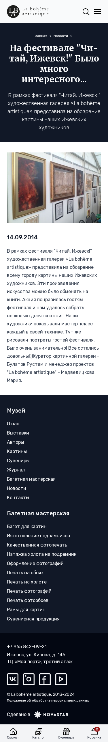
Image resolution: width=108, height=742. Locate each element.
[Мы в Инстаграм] (29, 679)
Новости (61, 36)
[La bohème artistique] (27, 11)
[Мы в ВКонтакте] (12, 679)
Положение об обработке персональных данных (48, 700)
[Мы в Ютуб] (61, 679)
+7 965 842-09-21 (27, 646)
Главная (40, 36)
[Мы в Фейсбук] (45, 679)
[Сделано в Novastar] (49, 714)
